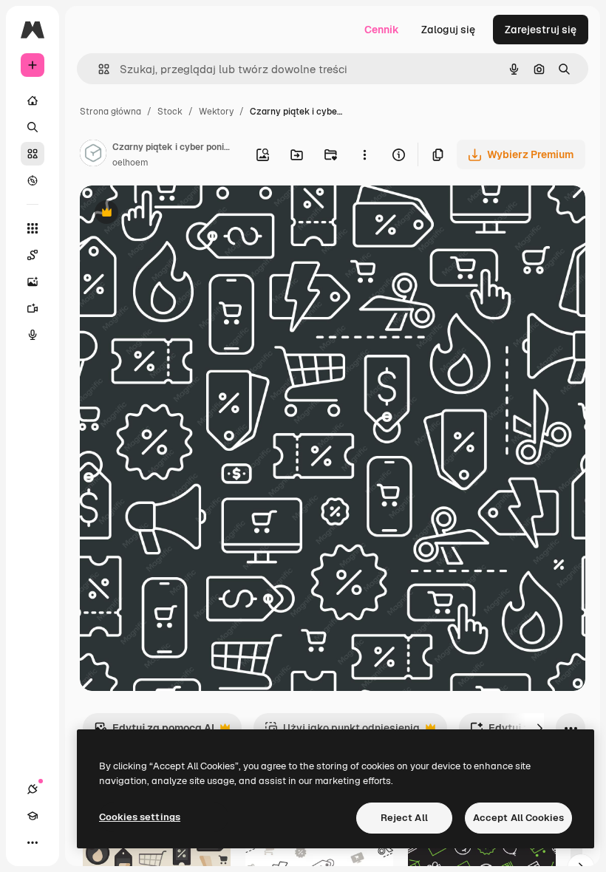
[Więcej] (32, 842)
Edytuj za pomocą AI (154, 732)
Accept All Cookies (518, 817)
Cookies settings (139, 817)
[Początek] (32, 100)
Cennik (381, 29)
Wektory (216, 111)
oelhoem (130, 162)
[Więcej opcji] (364, 154)
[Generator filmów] (32, 308)
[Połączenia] (32, 789)
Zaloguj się (448, 29)
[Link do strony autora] (93, 155)
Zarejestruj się (540, 29)
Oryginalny (182, 214)
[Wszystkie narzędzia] (32, 228)
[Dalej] (539, 728)
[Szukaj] (32, 127)
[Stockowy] (32, 154)
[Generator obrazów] (32, 281)
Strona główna (110, 111)
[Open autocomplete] (98, 69)
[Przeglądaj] (32, 180)
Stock (170, 111)
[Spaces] (32, 255)
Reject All (404, 817)
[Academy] (32, 816)
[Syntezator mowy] (32, 335)
